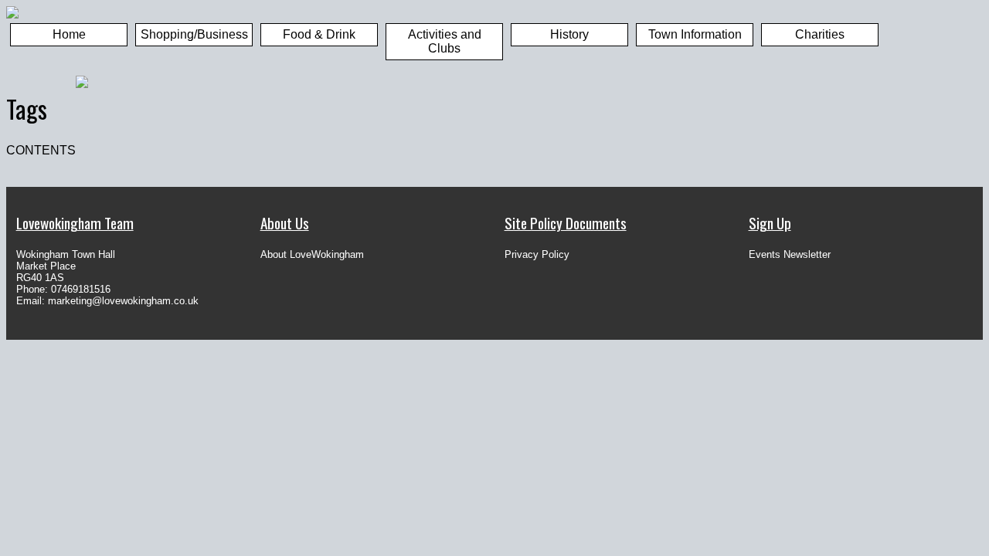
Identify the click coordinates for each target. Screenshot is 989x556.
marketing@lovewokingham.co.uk (123, 301)
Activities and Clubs (444, 41)
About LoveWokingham (312, 254)
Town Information (695, 34)
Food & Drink (319, 34)
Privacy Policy (537, 254)
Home (69, 34)
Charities (820, 34)
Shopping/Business (194, 34)
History (569, 34)
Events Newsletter (790, 254)
